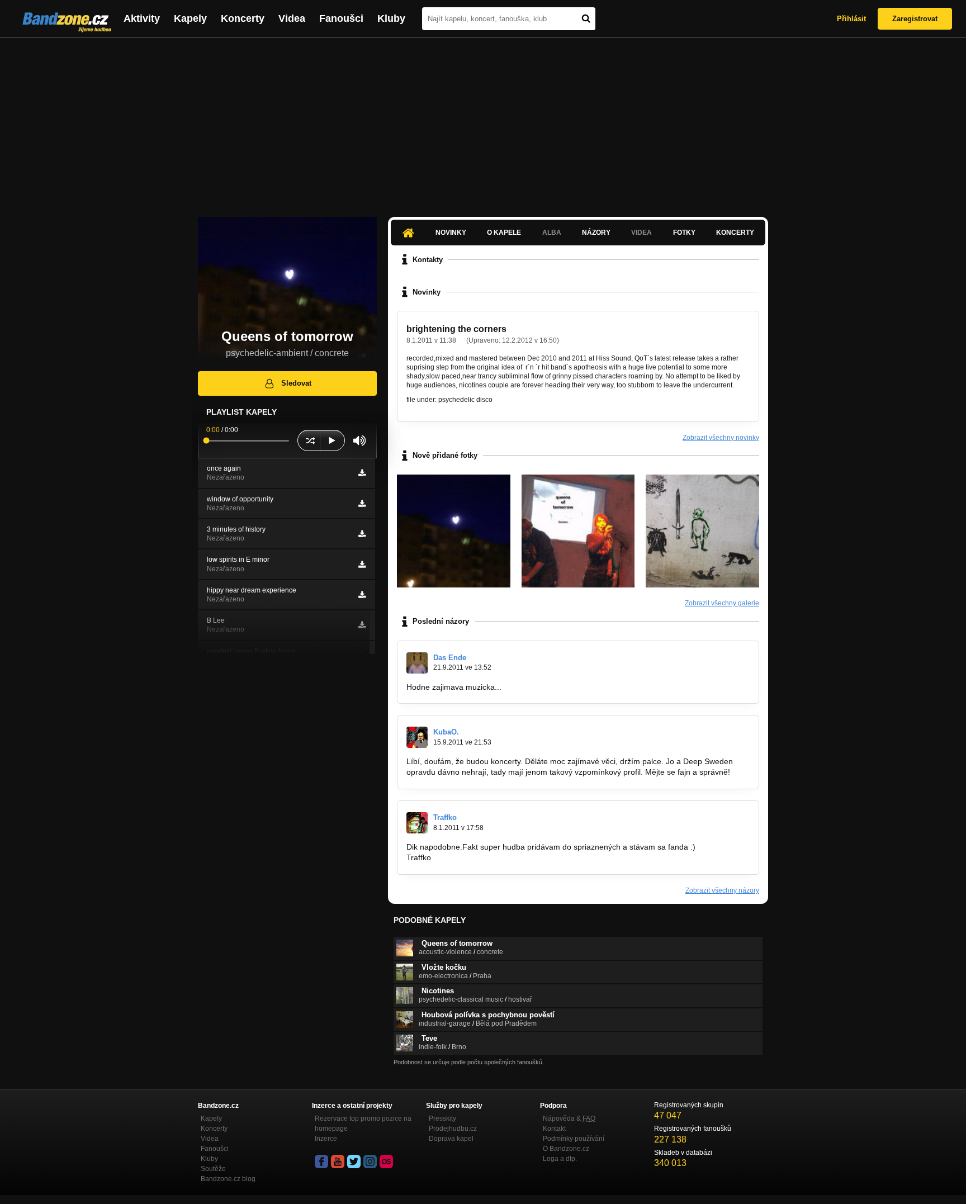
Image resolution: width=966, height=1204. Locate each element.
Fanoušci (341, 18)
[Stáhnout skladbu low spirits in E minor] (362, 564)
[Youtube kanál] (337, 1161)
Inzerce (326, 1139)
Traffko (445, 817)
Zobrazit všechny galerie (722, 603)
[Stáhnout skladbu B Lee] (362, 625)
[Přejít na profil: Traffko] (417, 822)
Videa (291, 18)
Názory (596, 232)
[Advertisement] (483, 122)
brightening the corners (456, 329)
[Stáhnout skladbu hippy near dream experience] (362, 595)
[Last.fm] (386, 1161)
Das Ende (449, 657)
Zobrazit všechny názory (722, 890)
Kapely (190, 18)
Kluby (391, 18)
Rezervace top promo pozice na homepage (363, 1123)
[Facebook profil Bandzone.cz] (321, 1161)
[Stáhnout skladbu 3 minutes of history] (362, 534)
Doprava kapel (451, 1139)
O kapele (504, 232)
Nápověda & (569, 1118)
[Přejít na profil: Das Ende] (417, 663)
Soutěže (213, 1169)
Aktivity (142, 18)
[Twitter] (354, 1161)
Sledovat (296, 383)
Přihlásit (851, 19)
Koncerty (242, 18)
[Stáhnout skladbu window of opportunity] (362, 504)
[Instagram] (370, 1161)
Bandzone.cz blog (228, 1179)
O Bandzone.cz (566, 1149)
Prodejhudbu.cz (453, 1128)
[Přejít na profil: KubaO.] (417, 737)
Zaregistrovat (914, 19)
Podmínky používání (573, 1139)
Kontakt (554, 1128)
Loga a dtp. (560, 1159)
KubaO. (446, 732)
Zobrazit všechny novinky (721, 438)
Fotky (684, 232)
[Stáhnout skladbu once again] (362, 473)
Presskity (442, 1118)
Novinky (450, 232)
